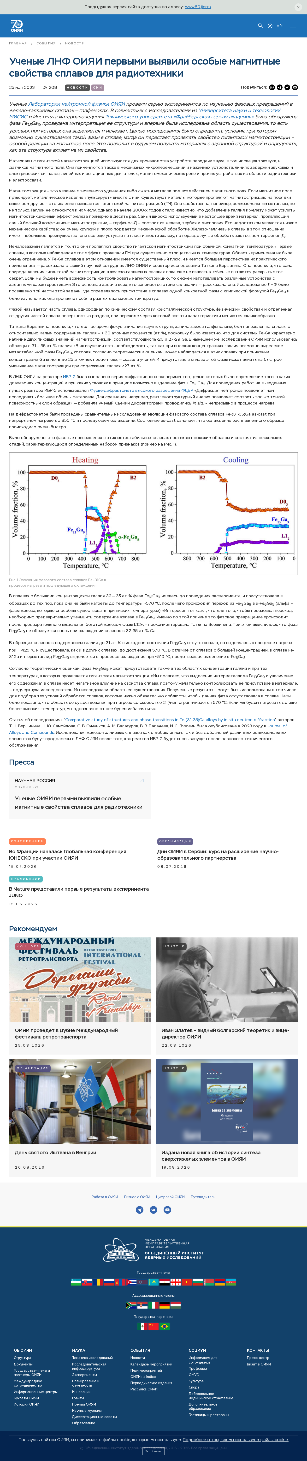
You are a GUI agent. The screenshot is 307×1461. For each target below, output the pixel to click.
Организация (175, 841)
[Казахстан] (153, 1284)
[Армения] (220, 1284)
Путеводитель (203, 1197)
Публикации (26, 879)
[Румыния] (98, 1284)
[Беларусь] (209, 1284)
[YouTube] (167, 1210)
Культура (28, 946)
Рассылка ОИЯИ (144, 1389)
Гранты (78, 1398)
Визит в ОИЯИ (259, 1364)
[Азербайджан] (231, 1284)
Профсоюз (198, 1368)
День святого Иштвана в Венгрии (55, 1152)
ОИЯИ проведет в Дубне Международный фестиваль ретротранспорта (66, 1034)
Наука (78, 1351)
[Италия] (153, 1307)
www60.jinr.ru (198, 7)
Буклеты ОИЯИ (26, 1398)
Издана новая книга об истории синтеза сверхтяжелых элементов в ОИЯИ (211, 1156)
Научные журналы (87, 1411)
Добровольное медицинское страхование (211, 1396)
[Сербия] (142, 1307)
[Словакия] (87, 1284)
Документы (23, 1364)
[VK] (153, 1210)
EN (280, 26)
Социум (197, 1351)
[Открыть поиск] (260, 26)
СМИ (98, 87)
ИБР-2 (69, 377)
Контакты (258, 1351)
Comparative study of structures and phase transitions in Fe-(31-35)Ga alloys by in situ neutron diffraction (170, 720)
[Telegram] (139, 1210)
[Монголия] (120, 1284)
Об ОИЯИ (23, 1351)
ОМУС (194, 1375)
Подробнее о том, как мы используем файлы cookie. (236, 1440)
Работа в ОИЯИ (105, 1197)
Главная (18, 43)
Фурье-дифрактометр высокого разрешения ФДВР (141, 391)
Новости (75, 43)
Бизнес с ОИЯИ (137, 1197)
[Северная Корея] (142, 1284)
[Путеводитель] (270, 26)
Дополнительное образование (203, 1407)
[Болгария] (198, 1284)
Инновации (81, 1392)
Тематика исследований (92, 1358)
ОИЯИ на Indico (143, 1377)
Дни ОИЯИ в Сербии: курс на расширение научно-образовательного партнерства (218, 855)
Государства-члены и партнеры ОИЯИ (32, 1373)
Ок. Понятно (153, 1451)
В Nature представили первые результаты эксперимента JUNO (79, 892)
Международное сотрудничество (28, 1383)
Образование (83, 1423)
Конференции (27, 841)
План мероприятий (146, 1370)
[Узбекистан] (76, 1284)
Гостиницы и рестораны (209, 1415)
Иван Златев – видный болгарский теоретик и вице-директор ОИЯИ (225, 1034)
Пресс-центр (258, 1358)
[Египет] (165, 1284)
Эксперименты (84, 1375)
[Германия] (165, 1307)
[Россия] (109, 1284)
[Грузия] (176, 1284)
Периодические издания (151, 1383)
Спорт (194, 1387)
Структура (22, 1358)
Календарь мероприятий (151, 1364)
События (46, 43)
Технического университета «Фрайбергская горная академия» (179, 117)
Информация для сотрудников (203, 1360)
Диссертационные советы (94, 1417)
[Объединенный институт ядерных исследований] (153, 1266)
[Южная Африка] (131, 1307)
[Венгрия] (176, 1307)
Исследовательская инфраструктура (89, 1366)
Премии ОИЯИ (84, 1404)
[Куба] (131, 1284)
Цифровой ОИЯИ (170, 1197)
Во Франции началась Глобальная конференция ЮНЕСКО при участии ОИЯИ (67, 855)
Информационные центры (36, 1392)
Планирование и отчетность (85, 1383)
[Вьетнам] (187, 1284)
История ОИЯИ (26, 1404)
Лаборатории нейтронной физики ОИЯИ (76, 104)
